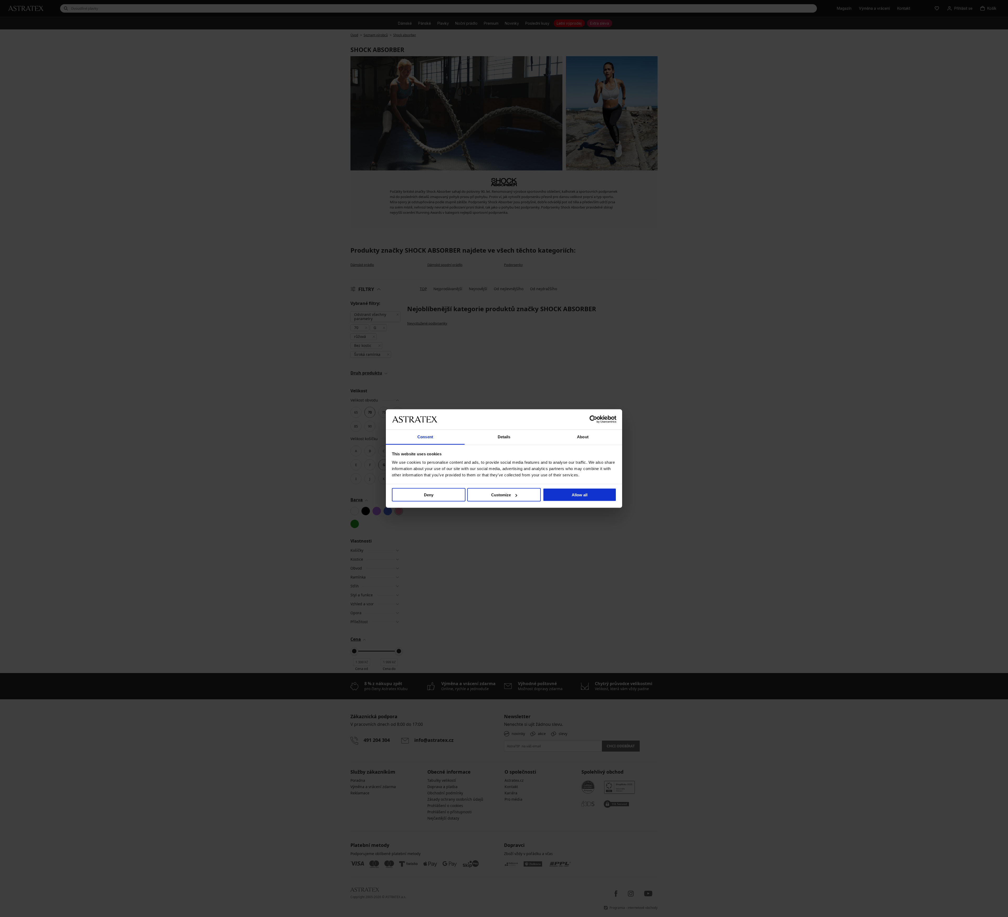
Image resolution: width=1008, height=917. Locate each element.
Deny (428, 495)
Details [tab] (504, 436)
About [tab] (583, 436)
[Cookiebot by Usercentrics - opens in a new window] (593, 419)
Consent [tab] (425, 436)
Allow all (579, 495)
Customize (501, 495)
